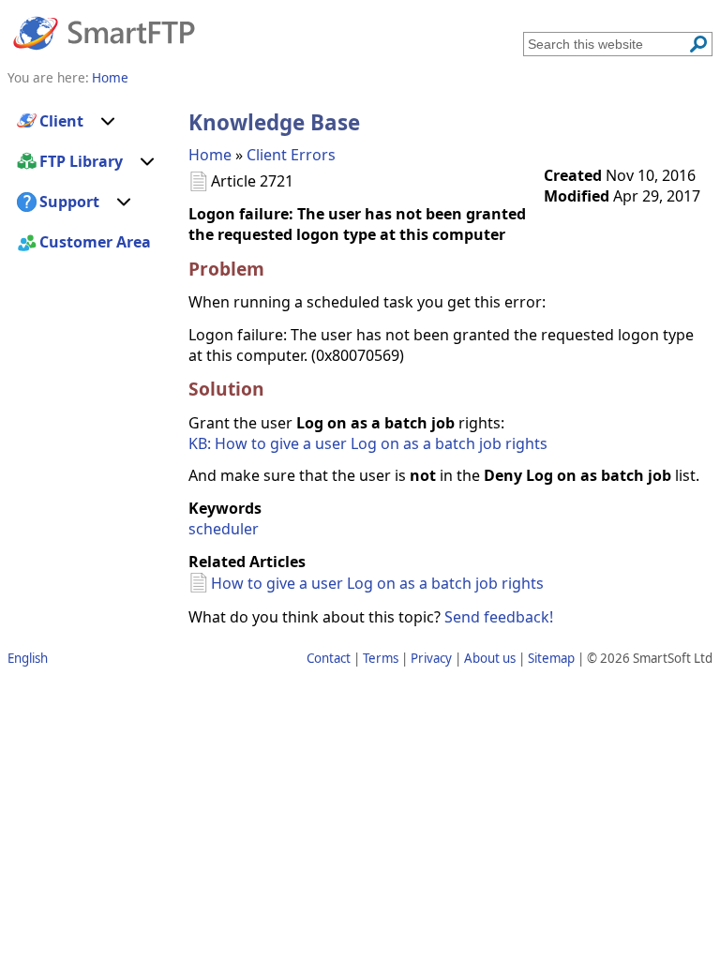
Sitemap (551, 658)
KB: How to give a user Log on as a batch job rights (368, 443)
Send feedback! (498, 617)
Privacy (431, 658)
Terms (380, 658)
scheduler (223, 528)
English (28, 658)
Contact (329, 658)
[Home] (104, 32)
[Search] (698, 44)
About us (490, 658)
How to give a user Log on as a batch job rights (377, 583)
